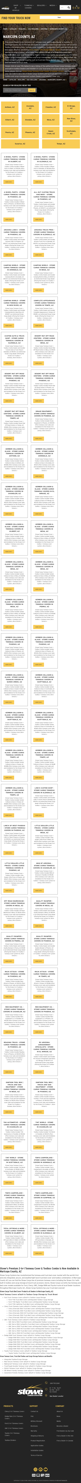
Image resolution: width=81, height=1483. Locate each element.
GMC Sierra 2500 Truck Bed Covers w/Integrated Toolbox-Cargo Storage (33, 1326)
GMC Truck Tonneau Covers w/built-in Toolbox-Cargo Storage (25, 1320)
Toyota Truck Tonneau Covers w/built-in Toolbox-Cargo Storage (25, 1351)
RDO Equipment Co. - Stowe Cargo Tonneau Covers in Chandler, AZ (14, 1009)
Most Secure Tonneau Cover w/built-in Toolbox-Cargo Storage (25, 1362)
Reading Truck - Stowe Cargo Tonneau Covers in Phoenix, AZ (14, 1044)
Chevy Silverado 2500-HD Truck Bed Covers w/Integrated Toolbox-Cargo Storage (36, 1313)
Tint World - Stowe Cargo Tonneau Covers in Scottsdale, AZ (14, 1160)
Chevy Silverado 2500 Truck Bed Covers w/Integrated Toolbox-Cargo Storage (34, 1311)
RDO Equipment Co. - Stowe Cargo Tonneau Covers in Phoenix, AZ (44, 1009)
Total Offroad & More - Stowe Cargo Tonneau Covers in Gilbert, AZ (14, 1230)
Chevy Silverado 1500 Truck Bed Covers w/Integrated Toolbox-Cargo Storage (34, 1308)
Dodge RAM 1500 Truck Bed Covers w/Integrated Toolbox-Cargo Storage (32, 1340)
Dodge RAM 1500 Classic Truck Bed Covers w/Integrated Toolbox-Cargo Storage (35, 1337)
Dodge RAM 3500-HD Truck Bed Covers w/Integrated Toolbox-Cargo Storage (34, 1349)
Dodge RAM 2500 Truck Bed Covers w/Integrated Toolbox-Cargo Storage (33, 1342)
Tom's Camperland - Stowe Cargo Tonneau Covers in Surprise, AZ (44, 1195)
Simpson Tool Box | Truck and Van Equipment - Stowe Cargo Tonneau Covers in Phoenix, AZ (44, 1087)
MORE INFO (8, 961)
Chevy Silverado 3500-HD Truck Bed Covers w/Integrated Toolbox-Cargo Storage (36, 1317)
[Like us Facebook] (40, 1469)
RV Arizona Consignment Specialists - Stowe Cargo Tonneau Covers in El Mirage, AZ (44, 1047)
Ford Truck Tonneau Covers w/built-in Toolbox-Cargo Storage (25, 1297)
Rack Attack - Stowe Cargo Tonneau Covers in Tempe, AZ (44, 974)
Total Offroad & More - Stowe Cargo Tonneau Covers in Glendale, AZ (44, 1230)
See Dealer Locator (56, 1396)
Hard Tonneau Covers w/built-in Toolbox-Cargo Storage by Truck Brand (28, 1294)
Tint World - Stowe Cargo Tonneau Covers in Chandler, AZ (44, 1124)
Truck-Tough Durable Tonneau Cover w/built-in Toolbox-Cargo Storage (28, 1366)
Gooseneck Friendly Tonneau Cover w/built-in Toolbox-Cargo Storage (27, 1373)
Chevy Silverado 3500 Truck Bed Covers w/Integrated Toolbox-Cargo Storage (34, 1315)
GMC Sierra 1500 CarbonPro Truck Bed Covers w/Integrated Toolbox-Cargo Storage (36, 1324)
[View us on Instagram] (35, 1469)
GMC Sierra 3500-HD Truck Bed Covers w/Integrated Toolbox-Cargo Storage (34, 1333)
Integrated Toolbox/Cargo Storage (16, 1359)
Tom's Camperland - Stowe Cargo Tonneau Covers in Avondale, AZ (44, 1160)
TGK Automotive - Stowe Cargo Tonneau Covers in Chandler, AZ (14, 1124)
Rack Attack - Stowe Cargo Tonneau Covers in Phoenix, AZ (14, 974)
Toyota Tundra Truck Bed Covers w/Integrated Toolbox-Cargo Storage (32, 1353)
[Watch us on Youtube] (45, 1469)
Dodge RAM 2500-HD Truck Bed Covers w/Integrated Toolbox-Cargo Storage (34, 1344)
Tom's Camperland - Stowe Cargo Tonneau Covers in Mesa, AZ (14, 1195)
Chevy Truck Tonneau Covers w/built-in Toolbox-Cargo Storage (25, 1306)
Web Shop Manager (61, 1480)
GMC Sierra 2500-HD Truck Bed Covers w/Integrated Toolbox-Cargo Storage (34, 1329)
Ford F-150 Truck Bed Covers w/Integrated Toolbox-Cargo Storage (30, 1300)
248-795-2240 (55, 1383)
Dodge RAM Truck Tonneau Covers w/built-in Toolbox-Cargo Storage (27, 1335)
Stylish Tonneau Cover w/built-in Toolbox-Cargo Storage (23, 1368)
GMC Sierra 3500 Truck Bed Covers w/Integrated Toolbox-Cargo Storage (33, 1331)
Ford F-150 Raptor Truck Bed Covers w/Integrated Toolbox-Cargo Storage (33, 1302)
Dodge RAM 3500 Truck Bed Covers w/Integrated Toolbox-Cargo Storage (33, 1346)
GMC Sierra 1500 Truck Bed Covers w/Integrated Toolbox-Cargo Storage (32, 1322)
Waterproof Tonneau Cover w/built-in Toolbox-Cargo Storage (25, 1364)
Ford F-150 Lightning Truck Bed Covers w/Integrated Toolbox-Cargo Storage (34, 1304)
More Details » (45, 955)
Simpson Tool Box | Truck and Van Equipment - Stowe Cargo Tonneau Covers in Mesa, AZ (14, 1087)
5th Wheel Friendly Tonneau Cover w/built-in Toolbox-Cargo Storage (27, 1370)
